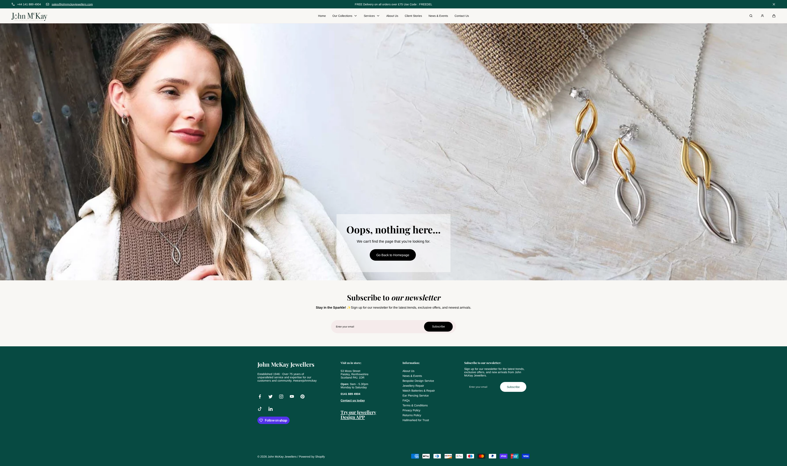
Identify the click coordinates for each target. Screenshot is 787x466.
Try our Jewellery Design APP (358, 414)
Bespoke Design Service (418, 380)
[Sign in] (762, 15)
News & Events (412, 375)
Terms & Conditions (415, 405)
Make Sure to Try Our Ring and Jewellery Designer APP (393, 4)
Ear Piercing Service (416, 395)
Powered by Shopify (312, 456)
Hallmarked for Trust (416, 420)
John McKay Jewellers (282, 456)
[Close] (774, 4)
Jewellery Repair (413, 385)
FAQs (406, 400)
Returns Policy (412, 415)
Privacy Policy (411, 410)
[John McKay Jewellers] (29, 16)
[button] (774, 15)
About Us (408, 371)
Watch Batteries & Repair (419, 390)
